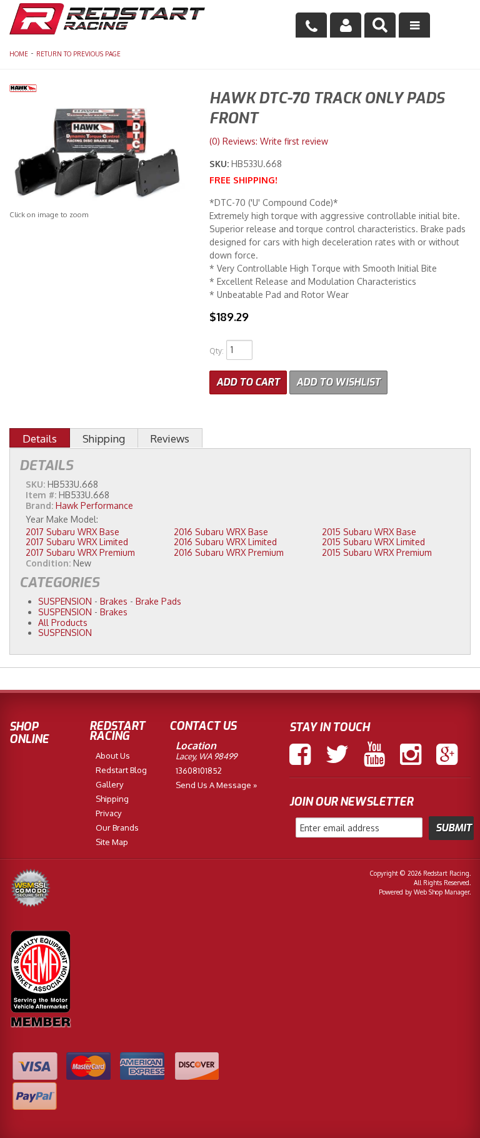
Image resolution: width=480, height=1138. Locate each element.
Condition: (48, 563)
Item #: (42, 495)
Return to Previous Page (78, 54)
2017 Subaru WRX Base (72, 531)
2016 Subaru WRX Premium (229, 552)
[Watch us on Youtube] (374, 754)
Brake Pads (158, 601)
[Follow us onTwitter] (337, 754)
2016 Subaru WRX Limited (225, 541)
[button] (380, 25)
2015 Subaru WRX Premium (377, 552)
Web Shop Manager (441, 892)
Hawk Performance (94, 505)
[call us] (311, 25)
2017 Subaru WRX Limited (77, 541)
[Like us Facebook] (300, 754)
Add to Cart (248, 382)
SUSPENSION (65, 601)
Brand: (39, 505)
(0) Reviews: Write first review (268, 141)
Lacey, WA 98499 (206, 756)
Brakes (114, 601)
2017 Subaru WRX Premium (80, 552)
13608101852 (199, 771)
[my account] (345, 25)
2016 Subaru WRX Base (221, 531)
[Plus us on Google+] (447, 754)
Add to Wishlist (338, 382)
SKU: (220, 163)
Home (18, 54)
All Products (63, 622)
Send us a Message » (216, 785)
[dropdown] (414, 25)
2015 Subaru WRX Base (369, 531)
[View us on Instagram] (410, 754)
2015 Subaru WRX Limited (373, 541)
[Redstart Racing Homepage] (107, 20)
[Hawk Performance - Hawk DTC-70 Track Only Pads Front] (100, 90)
